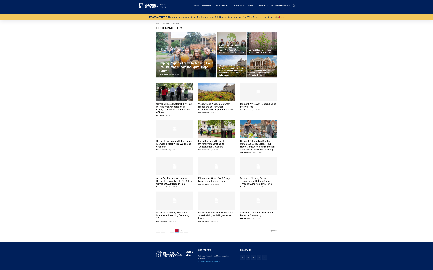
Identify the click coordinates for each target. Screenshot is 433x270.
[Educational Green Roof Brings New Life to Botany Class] (216, 166)
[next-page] (186, 231)
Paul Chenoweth (203, 112)
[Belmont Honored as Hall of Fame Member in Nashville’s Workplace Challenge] (174, 129)
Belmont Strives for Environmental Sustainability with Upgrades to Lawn (216, 215)
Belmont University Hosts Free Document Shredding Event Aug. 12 (173, 215)
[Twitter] (259, 257)
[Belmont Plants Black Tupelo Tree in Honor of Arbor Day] (262, 43)
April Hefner (160, 115)
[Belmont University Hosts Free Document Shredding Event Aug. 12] (174, 201)
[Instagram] (248, 257)
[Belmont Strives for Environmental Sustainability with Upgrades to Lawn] (216, 201)
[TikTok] (253, 257)
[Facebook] (242, 257)
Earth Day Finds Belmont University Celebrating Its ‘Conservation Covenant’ (211, 144)
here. (281, 17)
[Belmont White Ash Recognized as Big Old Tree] (258, 92)
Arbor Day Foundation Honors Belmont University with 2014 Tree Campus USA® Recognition (174, 181)
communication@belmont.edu (209, 261)
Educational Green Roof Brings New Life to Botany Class (214, 179)
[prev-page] (158, 231)
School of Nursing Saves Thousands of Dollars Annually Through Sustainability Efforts (256, 181)
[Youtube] (264, 257)
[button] (294, 5)
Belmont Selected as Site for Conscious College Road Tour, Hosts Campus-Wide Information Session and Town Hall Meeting (257, 145)
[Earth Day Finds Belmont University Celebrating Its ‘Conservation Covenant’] (216, 129)
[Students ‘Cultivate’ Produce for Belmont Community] (258, 201)
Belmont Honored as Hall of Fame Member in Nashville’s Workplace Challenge (174, 144)
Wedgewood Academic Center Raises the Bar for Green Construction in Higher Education (215, 107)
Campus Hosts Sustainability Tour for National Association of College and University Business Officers (174, 108)
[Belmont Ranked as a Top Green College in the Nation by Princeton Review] (262, 66)
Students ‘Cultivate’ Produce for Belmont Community (256, 214)
